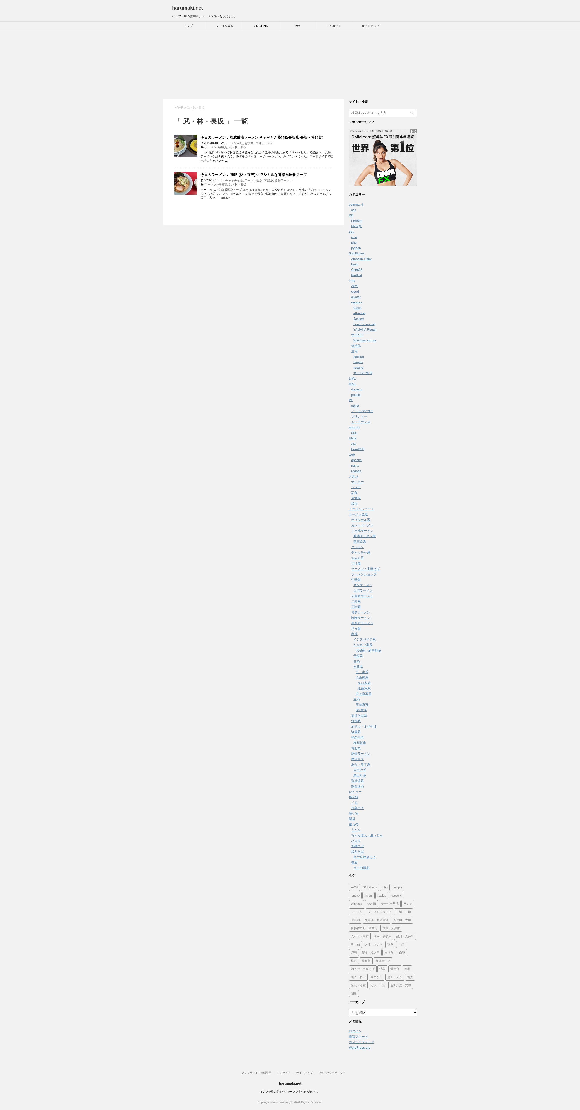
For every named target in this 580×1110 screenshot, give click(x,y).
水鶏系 (356, 721)
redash (356, 471)
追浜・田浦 (378, 985)
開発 (352, 819)
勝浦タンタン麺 (364, 536)
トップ (188, 26)
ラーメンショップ (364, 574)
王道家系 (362, 704)
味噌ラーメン (360, 617)
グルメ (353, 476)
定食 (354, 492)
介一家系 (362, 672)
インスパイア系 (364, 639)
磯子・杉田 (358, 977)
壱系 (356, 661)
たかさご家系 (362, 645)
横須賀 (222, 147)
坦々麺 (356, 628)
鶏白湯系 (357, 786)
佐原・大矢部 (391, 928)
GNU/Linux (261, 26)
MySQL (356, 226)
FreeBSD (357, 449)
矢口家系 (364, 683)
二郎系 (356, 601)
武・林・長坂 (237, 147)
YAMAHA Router (365, 329)
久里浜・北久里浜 (376, 920)
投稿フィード (358, 1036)
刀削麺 (356, 607)
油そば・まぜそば (364, 726)
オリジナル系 (360, 520)
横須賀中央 (383, 960)
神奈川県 (357, 737)
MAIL (352, 384)
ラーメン (210, 147)
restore (358, 367)
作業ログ (357, 808)
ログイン (355, 1031)
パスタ (356, 840)
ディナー (357, 482)
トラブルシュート (361, 509)
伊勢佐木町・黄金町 (364, 928)
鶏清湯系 (357, 781)
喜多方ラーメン (362, 623)
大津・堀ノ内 (373, 944)
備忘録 (353, 797)
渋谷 (382, 969)
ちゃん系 (357, 558)
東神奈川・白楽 (394, 952)
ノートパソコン (362, 411)
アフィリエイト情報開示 (256, 1072)
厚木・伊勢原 (382, 936)
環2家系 (361, 710)
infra (297, 26)
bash (354, 264)
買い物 (353, 813)
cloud (355, 291)
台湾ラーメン (362, 590)
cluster (356, 297)
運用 (354, 351)
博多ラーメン (360, 612)
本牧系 (358, 666)
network (356, 302)
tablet (355, 405)
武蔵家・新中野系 (368, 650)
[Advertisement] (290, 65)
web (352, 454)
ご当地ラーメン (362, 530)
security (354, 427)
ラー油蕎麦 (361, 868)
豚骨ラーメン (264, 143)
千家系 (358, 656)
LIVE (352, 378)
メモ (354, 802)
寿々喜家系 (364, 694)
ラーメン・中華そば (365, 569)
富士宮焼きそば (364, 857)
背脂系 (249, 143)
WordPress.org (359, 1047)
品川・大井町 (405, 936)
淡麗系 (356, 732)
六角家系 (362, 677)
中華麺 (356, 579)
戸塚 (354, 952)
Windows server (364, 340)
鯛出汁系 (359, 775)
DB (351, 215)
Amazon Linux (361, 259)
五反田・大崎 (402, 920)
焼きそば (357, 851)
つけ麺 (356, 563)
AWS (354, 286)
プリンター (359, 416)
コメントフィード (361, 1042)
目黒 (407, 969)
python (356, 248)
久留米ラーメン (362, 596)
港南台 (394, 969)
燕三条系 (359, 541)
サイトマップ (370, 26)
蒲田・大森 (394, 977)
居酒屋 (356, 498)
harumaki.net (187, 8)
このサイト (334, 26)
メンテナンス (360, 422)
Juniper (358, 318)
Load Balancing (364, 324)
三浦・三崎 (403, 912)
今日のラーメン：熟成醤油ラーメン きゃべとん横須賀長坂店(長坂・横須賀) (262, 137)
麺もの (353, 824)
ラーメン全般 (224, 26)
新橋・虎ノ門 (370, 952)
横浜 (354, 960)
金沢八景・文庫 (400, 985)
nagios (358, 362)
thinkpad (356, 903)
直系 (356, 699)
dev (351, 231)
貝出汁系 (359, 770)
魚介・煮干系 (360, 764)
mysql (368, 895)
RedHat (356, 275)
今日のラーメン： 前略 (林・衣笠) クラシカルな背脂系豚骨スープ (254, 175)
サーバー (357, 335)
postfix (355, 395)
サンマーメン (362, 585)
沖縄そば (357, 846)
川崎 (401, 944)
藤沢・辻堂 (358, 985)
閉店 (354, 993)
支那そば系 (359, 715)
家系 (354, 634)
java (354, 237)
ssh (353, 210)
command (356, 204)
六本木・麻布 (360, 936)
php (354, 242)
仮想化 (356, 346)
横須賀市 (359, 743)
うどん (356, 830)
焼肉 (354, 503)
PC (351, 400)
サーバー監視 (362, 373)
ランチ (356, 487)
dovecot (356, 389)
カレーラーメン (362, 525)
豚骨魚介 (357, 759)
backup (358, 356)
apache (356, 460)
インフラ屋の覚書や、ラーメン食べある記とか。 (290, 1091)
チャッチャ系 (234, 180)
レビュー (355, 791)
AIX (353, 443)
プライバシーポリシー (332, 1072)
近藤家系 (364, 688)
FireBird (356, 220)
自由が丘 (376, 977)
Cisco (357, 308)
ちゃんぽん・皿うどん (367, 835)
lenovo (355, 895)
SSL (354, 433)
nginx (355, 465)
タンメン (357, 547)
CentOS (356, 269)
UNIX (352, 438)
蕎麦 (354, 862)
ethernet (359, 313)
